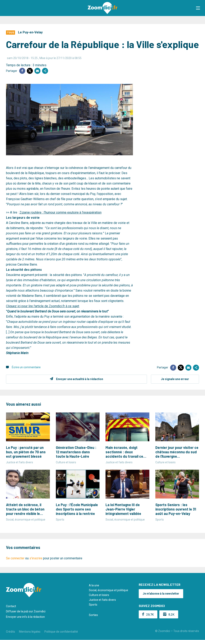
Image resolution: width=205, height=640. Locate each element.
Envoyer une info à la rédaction (25, 616)
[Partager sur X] (30, 71)
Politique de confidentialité (61, 631)
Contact (11, 606)
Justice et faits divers (102, 599)
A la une (94, 585)
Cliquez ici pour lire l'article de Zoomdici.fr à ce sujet (42, 306)
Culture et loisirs (99, 595)
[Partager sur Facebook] (22, 71)
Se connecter (15, 558)
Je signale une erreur (175, 379)
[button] (198, 8)
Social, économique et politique (108, 590)
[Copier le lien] (45, 71)
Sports (93, 604)
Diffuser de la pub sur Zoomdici (25, 611)
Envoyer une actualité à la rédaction (79, 379)
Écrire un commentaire (26, 367)
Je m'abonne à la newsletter (161, 593)
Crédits (10, 631)
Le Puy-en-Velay (30, 32)
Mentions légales (29, 631)
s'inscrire (35, 558)
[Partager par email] (37, 71)
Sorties (93, 615)
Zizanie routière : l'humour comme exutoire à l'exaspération (60, 212)
